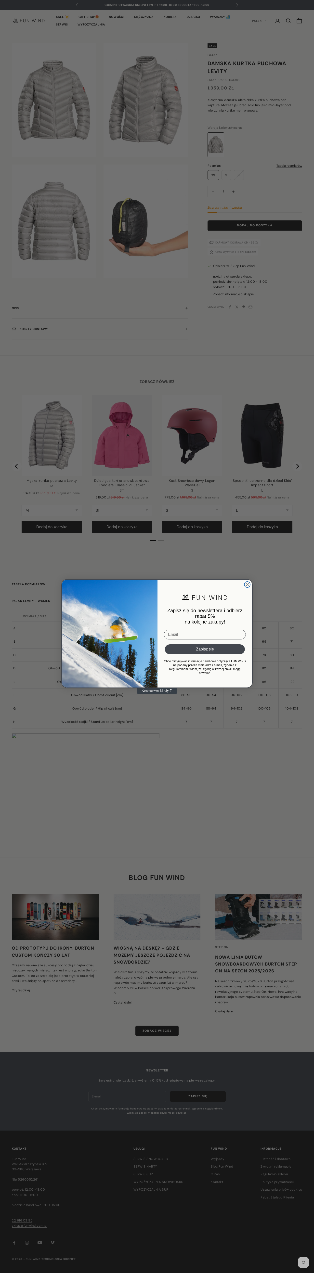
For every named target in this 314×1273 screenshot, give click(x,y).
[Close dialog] (247, 584)
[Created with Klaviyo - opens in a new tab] (157, 691)
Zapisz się (205, 649)
